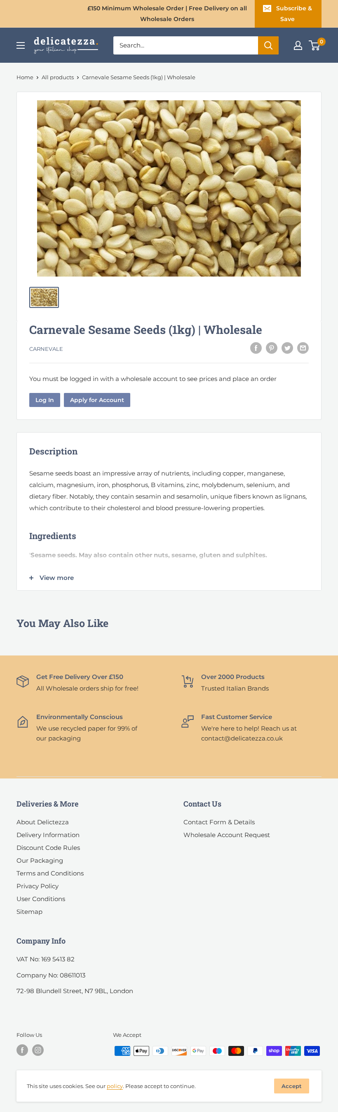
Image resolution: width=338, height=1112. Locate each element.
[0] (315, 45)
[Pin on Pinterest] (271, 348)
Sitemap (29, 912)
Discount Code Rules (48, 848)
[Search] (268, 45)
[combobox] (185, 45)
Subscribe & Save (294, 14)
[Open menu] (20, 45)
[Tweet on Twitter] (287, 348)
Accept (292, 1086)
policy (115, 1086)
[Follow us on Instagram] (38, 1050)
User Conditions (40, 899)
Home (24, 77)
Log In (44, 400)
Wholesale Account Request (226, 835)
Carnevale (46, 348)
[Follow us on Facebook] (22, 1050)
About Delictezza (42, 822)
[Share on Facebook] (256, 348)
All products (58, 77)
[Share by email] (303, 348)
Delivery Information (48, 835)
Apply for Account (97, 400)
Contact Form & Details (219, 822)
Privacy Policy (37, 886)
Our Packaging (39, 860)
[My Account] (298, 45)
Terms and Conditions (50, 873)
